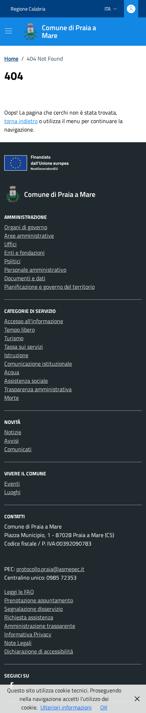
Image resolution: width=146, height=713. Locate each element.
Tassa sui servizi (23, 346)
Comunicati (18, 449)
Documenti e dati (24, 278)
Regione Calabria (28, 8)
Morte (11, 397)
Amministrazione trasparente (39, 625)
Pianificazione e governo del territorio (49, 286)
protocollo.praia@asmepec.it (50, 569)
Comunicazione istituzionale (38, 363)
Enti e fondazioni (24, 252)
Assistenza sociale (26, 380)
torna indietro (21, 121)
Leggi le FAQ (19, 591)
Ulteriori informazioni (66, 707)
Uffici (10, 244)
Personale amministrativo (35, 269)
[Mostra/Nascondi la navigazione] (8, 31)
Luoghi (12, 492)
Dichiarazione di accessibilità (38, 651)
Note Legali (18, 643)
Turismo (13, 338)
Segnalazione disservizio (33, 608)
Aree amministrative (29, 235)
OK (103, 707)
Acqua (11, 372)
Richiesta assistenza (28, 617)
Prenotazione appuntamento (38, 600)
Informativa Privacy (27, 634)
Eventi (12, 483)
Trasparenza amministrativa (38, 389)
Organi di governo (25, 227)
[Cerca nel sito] (126, 31)
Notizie (12, 432)
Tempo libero (19, 329)
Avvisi (11, 440)
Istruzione (16, 355)
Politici (12, 261)
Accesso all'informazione (33, 321)
